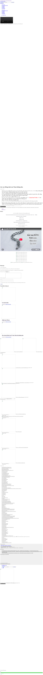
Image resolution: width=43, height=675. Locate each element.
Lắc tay (3, 495)
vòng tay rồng (37, 207)
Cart (3, 567)
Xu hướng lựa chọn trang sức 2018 (6, 542)
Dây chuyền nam (4, 480)
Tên (1, 279)
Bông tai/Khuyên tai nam (5, 469)
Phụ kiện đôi (3, 512)
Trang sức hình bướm (5, 524)
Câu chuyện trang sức (5, 5)
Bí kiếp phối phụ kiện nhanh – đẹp (6, 467)
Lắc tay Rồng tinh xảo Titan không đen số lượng (6, 205)
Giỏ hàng (3, 12)
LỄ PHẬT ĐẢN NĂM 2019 (6, 499)
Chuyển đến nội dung (8, 0)
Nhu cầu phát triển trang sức (6, 508)
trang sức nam (28, 207)
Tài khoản (3, 7)
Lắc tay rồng (24, 207)
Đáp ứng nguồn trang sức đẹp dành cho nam (8, 485)
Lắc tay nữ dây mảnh (5, 497)
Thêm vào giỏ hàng (3, 206)
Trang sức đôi (4, 522)
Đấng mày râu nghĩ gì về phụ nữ (6, 484)
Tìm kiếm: (1, 2)
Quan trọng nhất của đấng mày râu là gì (7, 514)
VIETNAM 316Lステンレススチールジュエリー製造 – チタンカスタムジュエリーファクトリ (16, 536)
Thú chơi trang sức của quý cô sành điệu (7, 517)
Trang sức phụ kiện (4, 530)
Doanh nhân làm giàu (5, 483)
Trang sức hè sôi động (5, 523)
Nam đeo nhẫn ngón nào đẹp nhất (6, 502)
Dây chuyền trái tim (4, 482)
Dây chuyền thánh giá (5, 481)
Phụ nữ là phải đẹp (4, 513)
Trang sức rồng (4, 531)
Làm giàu (3, 498)
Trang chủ (3, 4)
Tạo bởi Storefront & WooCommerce (5, 563)
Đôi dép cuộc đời (4, 486)
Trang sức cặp (4, 520)
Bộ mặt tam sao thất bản (5, 468)
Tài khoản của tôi (4, 565)
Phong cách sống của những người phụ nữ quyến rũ (9, 511)
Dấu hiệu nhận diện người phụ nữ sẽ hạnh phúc (8, 476)
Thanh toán (3, 8)
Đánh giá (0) (3, 209)
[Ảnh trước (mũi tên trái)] (0, 674)
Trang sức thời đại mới (5, 533)
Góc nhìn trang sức (4, 489)
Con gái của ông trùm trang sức (6, 475)
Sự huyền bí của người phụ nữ (6, 515)
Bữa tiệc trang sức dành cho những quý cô (7, 470)
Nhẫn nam (3, 506)
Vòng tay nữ (3, 541)
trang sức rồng (33, 207)
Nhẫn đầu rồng (4, 504)
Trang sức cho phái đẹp (5, 521)
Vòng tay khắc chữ (4, 539)
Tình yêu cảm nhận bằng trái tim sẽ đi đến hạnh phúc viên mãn (10, 518)
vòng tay (3, 537)
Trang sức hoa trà (4, 525)
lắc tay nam (3, 496)
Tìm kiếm (13, 2)
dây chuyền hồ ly (4, 478)
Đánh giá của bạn (3, 271)
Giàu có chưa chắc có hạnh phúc (6, 487)
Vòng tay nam (10, 23)
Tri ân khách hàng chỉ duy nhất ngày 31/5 (7, 535)
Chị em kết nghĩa (4, 472)
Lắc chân (3, 491)
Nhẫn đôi (3, 505)
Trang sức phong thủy (5, 529)
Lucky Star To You (2, 1)
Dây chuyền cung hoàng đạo (6, 477)
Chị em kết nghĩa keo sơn (5, 473)
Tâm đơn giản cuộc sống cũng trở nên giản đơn (8, 516)
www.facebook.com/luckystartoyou (7, 546)
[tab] (22, 209)
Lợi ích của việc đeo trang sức (6, 500)
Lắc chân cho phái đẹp (5, 492)
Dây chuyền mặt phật (5, 479)
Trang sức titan (4, 534)
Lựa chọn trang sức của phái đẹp (6, 501)
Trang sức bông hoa (4, 519)
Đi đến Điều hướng (3, 0)
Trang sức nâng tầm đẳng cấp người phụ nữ (8, 527)
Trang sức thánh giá (4, 532)
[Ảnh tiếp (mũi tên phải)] (1, 674)
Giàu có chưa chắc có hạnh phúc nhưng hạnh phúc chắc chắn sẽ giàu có (11, 488)
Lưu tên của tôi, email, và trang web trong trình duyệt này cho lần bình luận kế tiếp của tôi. (13, 282)
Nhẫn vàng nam (4, 507)
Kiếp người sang (4, 490)
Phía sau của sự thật (4, 510)
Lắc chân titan (4, 494)
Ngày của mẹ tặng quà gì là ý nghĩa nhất (7, 503)
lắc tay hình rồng (20, 207)
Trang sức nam (5, 23)
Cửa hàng (3, 6)
